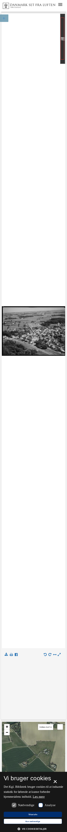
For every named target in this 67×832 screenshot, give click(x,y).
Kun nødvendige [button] (32, 821)
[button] (33, 829)
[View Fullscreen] (60, 727)
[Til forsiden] (27, 4)
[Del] (17, 654)
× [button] (55, 783)
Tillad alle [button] (32, 814)
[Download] (7, 654)
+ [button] (7, 726)
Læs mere (39, 796)
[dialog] (33, 802)
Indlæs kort (44, 727)
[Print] (12, 654)
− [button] (7, 732)
